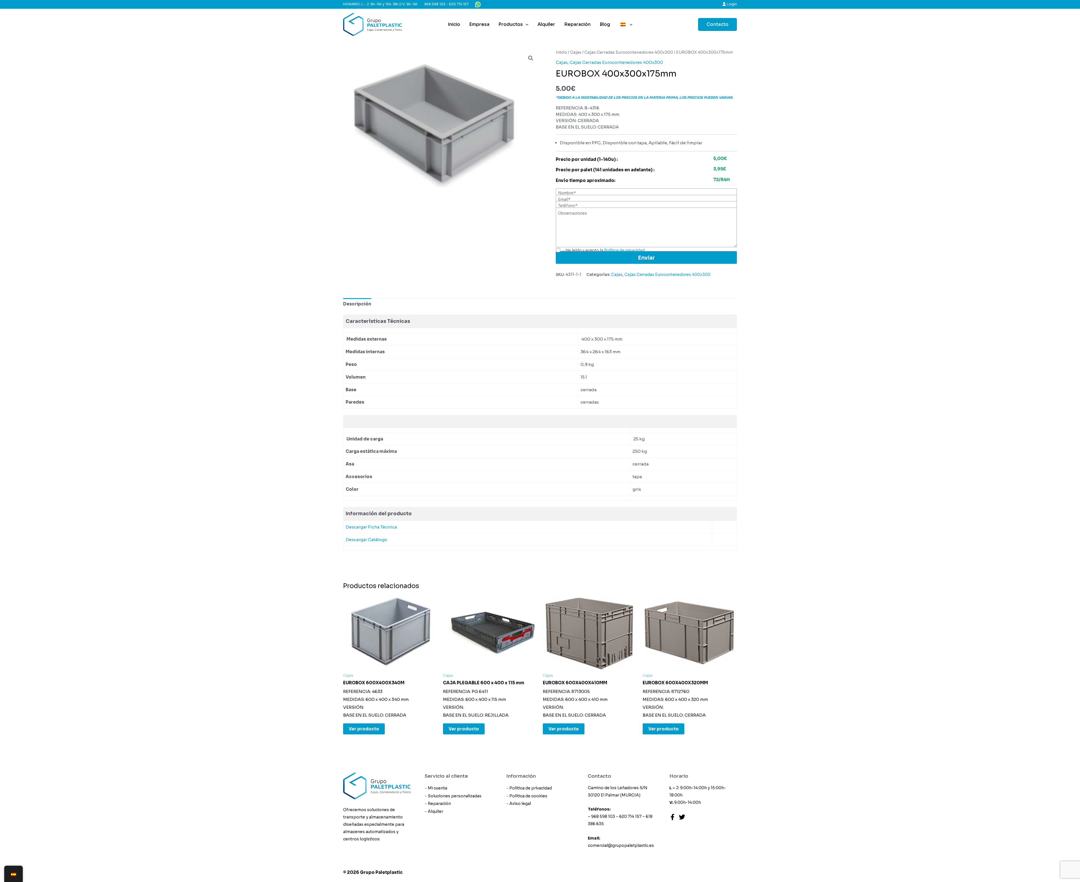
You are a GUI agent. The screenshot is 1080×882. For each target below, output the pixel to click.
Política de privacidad (530, 788)
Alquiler (546, 24)
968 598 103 (435, 4)
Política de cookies (528, 795)
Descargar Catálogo (367, 539)
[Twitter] (682, 817)
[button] (531, 58)
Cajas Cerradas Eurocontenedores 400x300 (628, 52)
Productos (510, 24)
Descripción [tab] (357, 304)
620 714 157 (459, 4)
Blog (605, 24)
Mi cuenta (437, 788)
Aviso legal (520, 803)
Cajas (575, 52)
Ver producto (364, 729)
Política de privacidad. (624, 250)
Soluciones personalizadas (455, 795)
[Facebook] (672, 817)
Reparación (577, 24)
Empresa (479, 24)
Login (731, 4)
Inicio (454, 24)
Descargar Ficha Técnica (371, 527)
